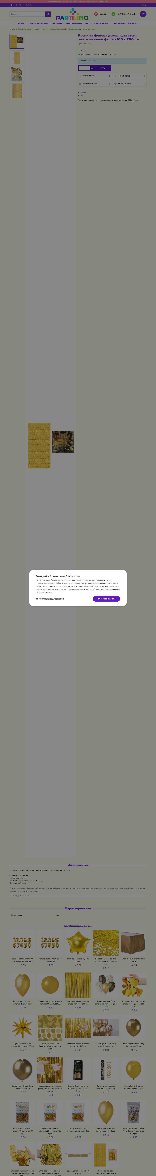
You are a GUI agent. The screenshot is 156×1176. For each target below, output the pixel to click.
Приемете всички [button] (106, 599)
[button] (50, 599)
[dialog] (78, 588)
